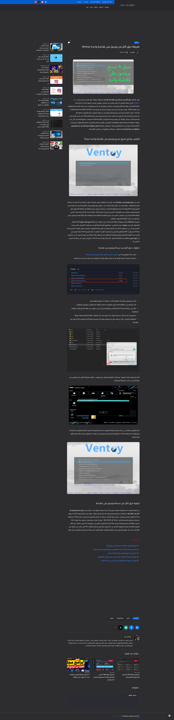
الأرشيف (79, 2)
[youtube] (42, 2)
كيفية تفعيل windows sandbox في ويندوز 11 (121, 546)
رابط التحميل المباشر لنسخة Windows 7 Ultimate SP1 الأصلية (42, 48)
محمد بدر (132, 52)
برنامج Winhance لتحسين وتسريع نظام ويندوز (131, 676)
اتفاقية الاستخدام (95, 2)
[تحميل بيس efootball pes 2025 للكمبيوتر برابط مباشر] (56, 69)
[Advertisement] (87, 27)
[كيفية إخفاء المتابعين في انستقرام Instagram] (56, 91)
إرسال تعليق (132, 695)
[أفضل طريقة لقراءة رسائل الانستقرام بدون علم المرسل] (56, 113)
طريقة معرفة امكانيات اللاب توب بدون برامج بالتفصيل (117, 557)
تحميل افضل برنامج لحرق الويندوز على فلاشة (102, 255)
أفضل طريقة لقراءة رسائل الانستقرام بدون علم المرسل (43, 114)
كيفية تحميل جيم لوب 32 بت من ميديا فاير (43, 59)
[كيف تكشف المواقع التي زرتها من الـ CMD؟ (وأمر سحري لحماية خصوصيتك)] (56, 123)
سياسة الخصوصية (107, 2)
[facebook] (45, 2)
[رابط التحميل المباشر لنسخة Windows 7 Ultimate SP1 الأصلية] (56, 47)
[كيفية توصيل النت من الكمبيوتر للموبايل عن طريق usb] (56, 101)
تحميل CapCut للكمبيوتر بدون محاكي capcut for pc (119, 561)
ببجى (91, 7)
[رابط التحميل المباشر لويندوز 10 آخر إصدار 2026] (56, 134)
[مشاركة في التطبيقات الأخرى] (115, 627)
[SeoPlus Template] (138, 716)
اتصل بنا (86, 2)
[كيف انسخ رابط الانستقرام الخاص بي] (56, 80)
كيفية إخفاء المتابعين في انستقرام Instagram (42, 92)
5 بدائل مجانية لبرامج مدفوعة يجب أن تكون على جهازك (79, 676)
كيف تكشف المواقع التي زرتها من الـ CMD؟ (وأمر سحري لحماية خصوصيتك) (43, 125)
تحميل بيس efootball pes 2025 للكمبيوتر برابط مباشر (43, 70)
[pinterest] (35, 2)
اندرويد (101, 7)
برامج (96, 7)
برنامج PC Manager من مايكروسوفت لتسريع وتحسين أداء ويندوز (104, 677)
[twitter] (39, 2)
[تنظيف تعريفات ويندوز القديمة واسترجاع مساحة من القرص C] (56, 145)
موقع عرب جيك (127, 5)
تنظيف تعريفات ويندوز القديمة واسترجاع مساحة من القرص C (43, 146)
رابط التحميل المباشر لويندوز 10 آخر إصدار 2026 (43, 136)
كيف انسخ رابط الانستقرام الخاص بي (43, 81)
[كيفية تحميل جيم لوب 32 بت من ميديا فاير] (56, 58)
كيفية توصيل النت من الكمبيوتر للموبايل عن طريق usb (43, 103)
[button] (131, 627)
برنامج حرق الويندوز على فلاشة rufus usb (122, 553)
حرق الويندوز (120, 618)
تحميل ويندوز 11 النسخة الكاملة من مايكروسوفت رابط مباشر (115, 549)
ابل (87, 7)
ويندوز (107, 7)
